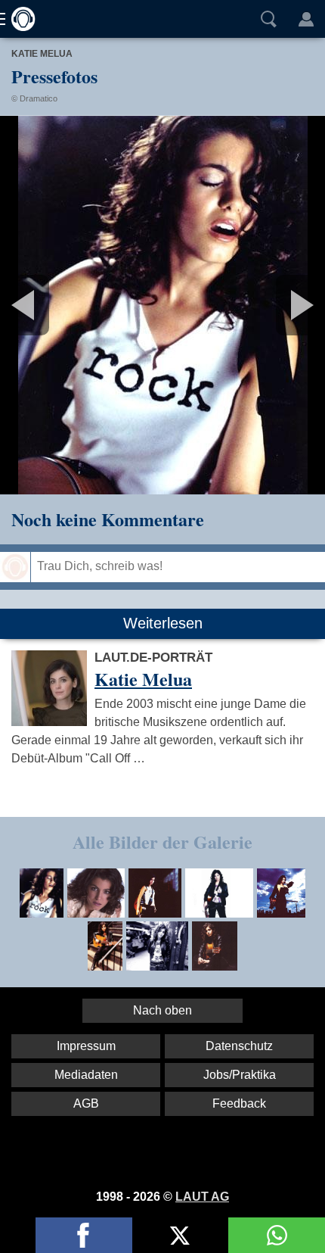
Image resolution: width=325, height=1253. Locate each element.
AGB (86, 1103)
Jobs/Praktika (239, 1074)
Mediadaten (86, 1074)
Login (306, 19)
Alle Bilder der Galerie (162, 841)
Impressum (86, 1045)
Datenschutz (239, 1045)
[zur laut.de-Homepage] (19, 19)
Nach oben (162, 1010)
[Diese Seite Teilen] (84, 1235)
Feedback (239, 1103)
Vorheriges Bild (53, 305)
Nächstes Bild (162, 305)
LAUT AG (202, 1196)
